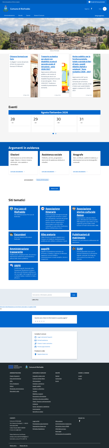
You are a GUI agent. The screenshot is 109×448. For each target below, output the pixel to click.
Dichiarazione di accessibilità (63, 434)
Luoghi (80, 376)
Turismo (35, 391)
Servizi (28, 15)
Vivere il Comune (39, 15)
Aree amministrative (15, 379)
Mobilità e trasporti (38, 394)
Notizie (57, 376)
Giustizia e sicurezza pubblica (40, 399)
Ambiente (35, 404)
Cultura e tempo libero (39, 379)
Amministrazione (9, 15)
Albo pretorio (48, 234)
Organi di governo (14, 376)
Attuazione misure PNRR (62, 426)
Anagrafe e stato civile (39, 376)
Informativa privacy (60, 429)
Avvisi (57, 381)
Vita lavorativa (37, 381)
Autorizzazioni (36, 409)
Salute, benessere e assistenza (41, 407)
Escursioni (20, 234)
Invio (73, 295)
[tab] (53, 133)
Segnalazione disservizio (39, 426)
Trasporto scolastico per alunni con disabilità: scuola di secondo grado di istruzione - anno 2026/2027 (49, 63)
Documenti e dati (14, 391)
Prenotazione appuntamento (40, 424)
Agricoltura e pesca (38, 412)
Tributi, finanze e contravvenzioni (42, 401)
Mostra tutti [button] (54, 189)
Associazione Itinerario (57, 210)
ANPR (17, 265)
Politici (11, 386)
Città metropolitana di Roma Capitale (11, 2)
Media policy (13, 446)
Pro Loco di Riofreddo (25, 210)
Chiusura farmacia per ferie (19, 57)
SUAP (80, 248)
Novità (20, 15)
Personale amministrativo (17, 389)
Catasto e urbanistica (38, 389)
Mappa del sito (24, 446)
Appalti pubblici (37, 386)
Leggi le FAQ (36, 421)
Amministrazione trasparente (23, 250)
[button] (105, 9)
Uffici (11, 381)
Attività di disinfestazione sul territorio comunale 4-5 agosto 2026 (18, 307)
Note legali (58, 431)
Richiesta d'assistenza (39, 429)
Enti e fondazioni (14, 384)
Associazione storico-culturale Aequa (88, 212)
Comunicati (58, 379)
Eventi (80, 379)
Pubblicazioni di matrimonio (85, 236)
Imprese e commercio (38, 384)
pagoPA (45, 248)
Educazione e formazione (39, 396)
